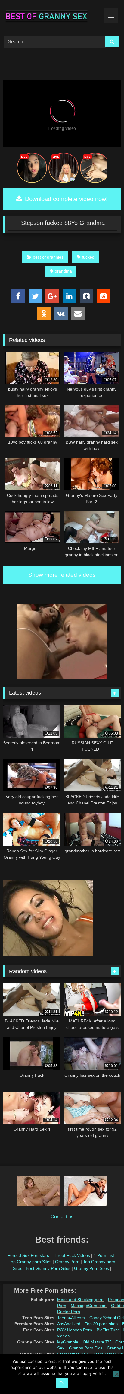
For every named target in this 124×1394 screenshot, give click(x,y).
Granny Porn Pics (85, 1348)
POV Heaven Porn (74, 1329)
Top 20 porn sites (101, 1323)
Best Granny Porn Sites (48, 1268)
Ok (62, 1383)
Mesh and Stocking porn (80, 1299)
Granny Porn (67, 1261)
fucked (88, 257)
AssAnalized (68, 1323)
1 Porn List (104, 1255)
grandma (63, 271)
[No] (116, 1374)
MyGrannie (67, 1341)
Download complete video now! (65, 199)
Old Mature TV (97, 1341)
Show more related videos (62, 575)
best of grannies (48, 257)
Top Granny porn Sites (30, 1261)
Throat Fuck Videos (71, 1255)
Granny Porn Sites (91, 1268)
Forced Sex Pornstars (28, 1255)
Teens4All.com (71, 1317)
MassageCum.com (89, 1305)
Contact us (62, 1216)
